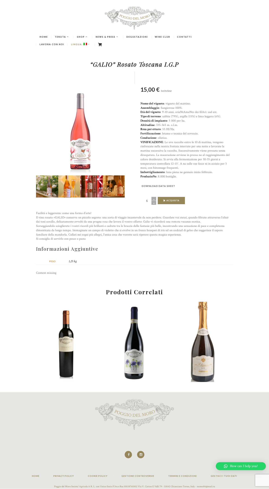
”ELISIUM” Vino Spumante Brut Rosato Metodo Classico (203, 314)
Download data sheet (158, 185)
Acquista (172, 200)
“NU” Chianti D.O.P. (134, 312)
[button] (241, 466)
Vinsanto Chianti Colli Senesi (66, 312)
